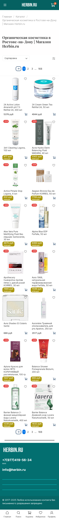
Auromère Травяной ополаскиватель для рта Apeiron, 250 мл (42, 326)
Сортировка (11, 58)
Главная (7, 16)
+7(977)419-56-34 (17, 460)
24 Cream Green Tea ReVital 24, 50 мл (42, 106)
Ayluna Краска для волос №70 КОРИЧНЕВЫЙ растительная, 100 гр (15, 370)
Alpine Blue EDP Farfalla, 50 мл (40, 232)
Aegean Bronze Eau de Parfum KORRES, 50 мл (43, 192)
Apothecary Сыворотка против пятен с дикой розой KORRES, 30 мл (14, 281)
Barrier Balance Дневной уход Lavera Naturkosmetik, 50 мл (43, 415)
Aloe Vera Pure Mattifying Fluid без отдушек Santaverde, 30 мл (14, 235)
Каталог (20, 16)
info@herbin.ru (14, 470)
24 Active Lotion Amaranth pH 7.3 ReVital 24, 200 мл (13, 107)
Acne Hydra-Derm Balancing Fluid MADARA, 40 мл (41, 150)
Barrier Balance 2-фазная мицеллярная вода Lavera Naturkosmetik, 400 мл (15, 416)
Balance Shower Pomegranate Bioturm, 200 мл (43, 369)
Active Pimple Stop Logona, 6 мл (13, 192)
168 (40, 68)
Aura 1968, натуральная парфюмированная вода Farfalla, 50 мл (42, 281)
